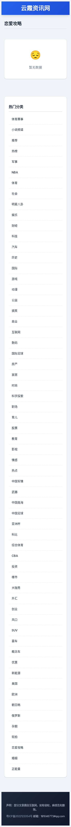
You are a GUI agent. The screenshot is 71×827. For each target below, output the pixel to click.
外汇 (14, 598)
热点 (14, 470)
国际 (14, 268)
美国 (14, 683)
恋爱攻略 (17, 747)
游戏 (14, 279)
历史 (14, 257)
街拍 (14, 737)
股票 (14, 428)
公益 (14, 300)
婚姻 (14, 758)
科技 (14, 236)
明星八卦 (17, 204)
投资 (14, 566)
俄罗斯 (16, 715)
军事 (14, 161)
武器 (14, 492)
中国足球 (17, 513)
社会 (14, 193)
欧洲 (14, 694)
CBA (15, 556)
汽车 (14, 247)
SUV (14, 630)
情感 (14, 460)
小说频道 (17, 129)
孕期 (14, 726)
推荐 (14, 140)
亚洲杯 (16, 524)
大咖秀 (16, 588)
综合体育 (17, 545)
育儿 (14, 417)
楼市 (14, 577)
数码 (14, 343)
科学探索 (17, 396)
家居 (14, 375)
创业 (14, 609)
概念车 (16, 651)
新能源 (16, 673)
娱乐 (14, 215)
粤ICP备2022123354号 (19, 816)
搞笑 (14, 311)
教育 (14, 438)
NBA (15, 172)
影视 (14, 449)
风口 (14, 620)
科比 (14, 534)
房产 (14, 364)
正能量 (16, 769)
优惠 (14, 662)
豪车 (14, 641)
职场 (14, 407)
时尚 (14, 385)
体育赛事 (17, 119)
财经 (14, 225)
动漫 (14, 289)
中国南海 (17, 502)
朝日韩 (16, 705)
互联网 (16, 332)
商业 (14, 321)
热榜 (14, 151)
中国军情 (17, 481)
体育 (14, 183)
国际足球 (17, 353)
